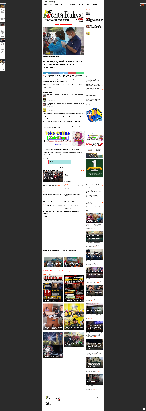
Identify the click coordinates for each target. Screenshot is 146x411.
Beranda (67, 397)
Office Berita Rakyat (67, 401)
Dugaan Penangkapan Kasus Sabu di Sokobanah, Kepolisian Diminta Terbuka (61, 98)
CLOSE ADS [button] (3, 3)
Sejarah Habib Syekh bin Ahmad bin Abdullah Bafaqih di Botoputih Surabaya (94, 310)
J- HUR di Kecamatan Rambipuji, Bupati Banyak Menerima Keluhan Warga (53, 264)
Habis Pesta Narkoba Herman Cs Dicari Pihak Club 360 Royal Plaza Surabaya (94, 292)
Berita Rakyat (75, 408)
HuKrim (66, 4)
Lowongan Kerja (95, 397)
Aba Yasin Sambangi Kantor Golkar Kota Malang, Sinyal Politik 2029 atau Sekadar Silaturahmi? (74, 327)
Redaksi (72, 397)
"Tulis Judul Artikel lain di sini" (56, 163)
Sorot (78, 4)
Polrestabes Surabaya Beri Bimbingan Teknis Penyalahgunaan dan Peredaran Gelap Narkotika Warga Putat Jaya (73, 207)
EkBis (83, 4)
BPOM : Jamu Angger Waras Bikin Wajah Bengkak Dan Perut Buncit (94, 381)
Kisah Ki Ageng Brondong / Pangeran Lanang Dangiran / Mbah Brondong (94, 365)
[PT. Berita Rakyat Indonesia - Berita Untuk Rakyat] (52, 2)
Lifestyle (88, 4)
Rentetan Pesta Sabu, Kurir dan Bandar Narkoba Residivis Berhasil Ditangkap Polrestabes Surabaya (73, 194)
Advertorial (94, 4)
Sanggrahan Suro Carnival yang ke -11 (52, 356)
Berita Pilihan (47, 274)
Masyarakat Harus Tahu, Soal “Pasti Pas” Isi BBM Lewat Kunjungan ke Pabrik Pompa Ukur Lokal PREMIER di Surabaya (53, 176)
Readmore (58, 185)
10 (88, 377)
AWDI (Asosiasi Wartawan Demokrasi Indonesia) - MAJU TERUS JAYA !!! (93, 220)
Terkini (55, 4)
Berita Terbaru (89, 9)
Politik (61, 4)
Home (46, 4)
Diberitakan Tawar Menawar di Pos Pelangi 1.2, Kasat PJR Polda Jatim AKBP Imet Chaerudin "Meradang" (73, 187)
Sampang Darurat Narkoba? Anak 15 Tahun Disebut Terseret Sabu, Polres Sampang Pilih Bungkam (65, 94)
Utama (51, 4)
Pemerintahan (72, 4)
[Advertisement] (63, 225)
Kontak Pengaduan (85, 397)
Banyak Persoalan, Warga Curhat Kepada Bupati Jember (72, 264)
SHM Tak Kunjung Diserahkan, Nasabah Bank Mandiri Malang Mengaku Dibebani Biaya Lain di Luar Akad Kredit (65, 104)
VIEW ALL (82, 274)
